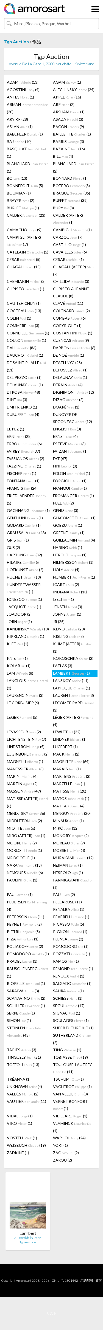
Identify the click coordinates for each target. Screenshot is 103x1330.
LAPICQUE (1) (71, 688)
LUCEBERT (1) (65, 746)
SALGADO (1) (72, 983)
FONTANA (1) (23, 480)
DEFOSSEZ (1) (70, 370)
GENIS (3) (65, 510)
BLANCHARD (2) (73, 167)
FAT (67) (60, 458)
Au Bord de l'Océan (27, 1238)
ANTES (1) (20, 97)
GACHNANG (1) (28, 510)
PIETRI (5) (23, 931)
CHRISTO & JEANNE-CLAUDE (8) (71, 292)
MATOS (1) (71, 798)
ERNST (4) (65, 436)
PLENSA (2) (68, 939)
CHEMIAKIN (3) (26, 281)
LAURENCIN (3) (25, 695)
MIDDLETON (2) (24, 820)
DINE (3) (17, 399)
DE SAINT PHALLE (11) (26, 366)
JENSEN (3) (67, 606)
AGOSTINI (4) (23, 89)
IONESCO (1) (24, 599)
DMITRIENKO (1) (22, 407)
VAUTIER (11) (26, 1101)
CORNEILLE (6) (28, 333)
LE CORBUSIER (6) (23, 702)
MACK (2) (66, 754)
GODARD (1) (24, 525)
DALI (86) (22, 347)
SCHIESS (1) (67, 998)
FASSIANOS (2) (25, 458)
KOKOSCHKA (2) (73, 658)
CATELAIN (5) (27, 252)
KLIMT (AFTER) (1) (72, 647)
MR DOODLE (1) (21, 857)
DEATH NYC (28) (67, 362)
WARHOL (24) (69, 1137)
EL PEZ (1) (15, 429)
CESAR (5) (23, 259)
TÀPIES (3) (21, 1049)
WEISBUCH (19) (26, 1145)
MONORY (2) (71, 835)
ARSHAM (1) (69, 111)
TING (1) (67, 1049)
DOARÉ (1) (66, 407)
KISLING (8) (68, 636)
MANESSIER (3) (25, 769)
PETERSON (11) (25, 916)
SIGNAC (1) (66, 1013)
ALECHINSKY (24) (73, 89)
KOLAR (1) (18, 665)
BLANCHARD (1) (27, 167)
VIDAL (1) (20, 1116)
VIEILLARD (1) (70, 1116)
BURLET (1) (23, 207)
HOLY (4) (66, 569)
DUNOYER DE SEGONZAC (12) (72, 418)
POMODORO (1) (70, 946)
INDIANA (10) (70, 592)
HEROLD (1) (70, 555)
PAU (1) (20, 894)
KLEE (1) (17, 643)
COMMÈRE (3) (23, 325)
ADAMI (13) (22, 82)
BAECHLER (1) (25, 134)
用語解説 (86, 1280)
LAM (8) (20, 673)
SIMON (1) (19, 1020)
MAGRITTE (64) (71, 761)
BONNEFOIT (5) (25, 185)
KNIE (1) (17, 658)
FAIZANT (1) (70, 451)
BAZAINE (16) (69, 148)
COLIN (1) (19, 318)
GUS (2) (13, 547)
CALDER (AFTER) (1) (68, 219)
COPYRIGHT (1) (67, 325)
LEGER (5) (22, 717)
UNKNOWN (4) (24, 1086)
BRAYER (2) (20, 200)
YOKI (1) (60, 1145)
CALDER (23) (26, 215)
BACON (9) (68, 126)
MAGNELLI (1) (25, 761)
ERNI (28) (19, 436)
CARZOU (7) (67, 237)
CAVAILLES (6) (70, 252)
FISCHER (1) (21, 473)
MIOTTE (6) (21, 828)
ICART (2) (66, 584)
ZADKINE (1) (18, 1152)
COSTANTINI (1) (72, 333)
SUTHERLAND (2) (72, 1039)
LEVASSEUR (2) (24, 731)
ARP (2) (63, 104)
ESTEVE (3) (69, 443)
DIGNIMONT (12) (73, 392)
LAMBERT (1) (71, 673)
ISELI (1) (63, 599)
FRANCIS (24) (22, 488)
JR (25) (59, 621)
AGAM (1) (67, 82)
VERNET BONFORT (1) (70, 1105)
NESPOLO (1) (68, 872)
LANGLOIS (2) (27, 684)
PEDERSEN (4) (27, 906)
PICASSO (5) (68, 924)
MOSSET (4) (69, 850)
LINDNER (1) (70, 739)
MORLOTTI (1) (24, 850)
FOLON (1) (71, 473)
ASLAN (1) (20, 126)
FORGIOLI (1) (70, 480)
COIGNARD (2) (71, 310)
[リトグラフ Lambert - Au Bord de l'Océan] (28, 1204)
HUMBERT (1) (74, 577)
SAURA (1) (68, 990)
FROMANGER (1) (73, 495)
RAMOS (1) (66, 961)
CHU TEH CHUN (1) (24, 303)
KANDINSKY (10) (28, 629)
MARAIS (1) (67, 769)
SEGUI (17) (69, 1005)
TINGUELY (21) (24, 1057)
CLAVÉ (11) (68, 303)
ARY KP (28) (17, 119)
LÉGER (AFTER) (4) (73, 721)
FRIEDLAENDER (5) (26, 499)
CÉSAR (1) (68, 259)
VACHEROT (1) (72, 1086)
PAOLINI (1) (22, 880)
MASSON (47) (24, 791)
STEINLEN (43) (24, 1031)
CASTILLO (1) (69, 244)
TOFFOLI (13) (23, 1064)
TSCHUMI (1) (68, 1079)
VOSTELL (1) (22, 1137)
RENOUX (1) (68, 976)
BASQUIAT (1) (26, 152)
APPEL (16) (67, 97)
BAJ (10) (19, 141)
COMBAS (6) (69, 318)
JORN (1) (19, 621)
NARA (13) (24, 865)
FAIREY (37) (23, 451)
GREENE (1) (69, 532)
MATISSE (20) (69, 791)
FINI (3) (65, 466)
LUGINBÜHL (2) (28, 754)
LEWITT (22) (66, 731)
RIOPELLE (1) (26, 983)
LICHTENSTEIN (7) (26, 739)
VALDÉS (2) (22, 1094)
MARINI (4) (22, 776)
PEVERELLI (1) (71, 916)
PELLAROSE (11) (67, 902)
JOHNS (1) (67, 614)
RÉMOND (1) (73, 968)
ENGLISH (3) (67, 429)
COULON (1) (26, 340)
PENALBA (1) (68, 909)
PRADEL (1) (22, 961)
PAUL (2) (64, 894)
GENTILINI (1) (25, 517)
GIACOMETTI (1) (74, 517)
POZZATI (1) (71, 953)
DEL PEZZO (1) (24, 377)
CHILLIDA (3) (71, 281)
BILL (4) (63, 156)
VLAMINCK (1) (72, 1127)
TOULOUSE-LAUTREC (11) (73, 1068)
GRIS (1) (18, 540)
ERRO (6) (24, 443)
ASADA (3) (68, 119)
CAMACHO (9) (24, 229)
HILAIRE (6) (23, 562)
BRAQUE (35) (71, 193)
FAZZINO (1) (24, 466)
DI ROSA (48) (23, 392)
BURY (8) (63, 207)
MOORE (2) (22, 843)
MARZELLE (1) (69, 783)
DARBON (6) (74, 347)
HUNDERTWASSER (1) (24, 588)
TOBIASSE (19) (70, 1057)
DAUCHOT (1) (25, 355)
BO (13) (17, 178)
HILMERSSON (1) (73, 562)
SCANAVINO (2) (26, 998)
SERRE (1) (21, 1013)
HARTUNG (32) (24, 555)
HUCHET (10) (24, 577)
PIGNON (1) (70, 931)
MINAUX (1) (68, 820)
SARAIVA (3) (23, 990)
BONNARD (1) (70, 178)
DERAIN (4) (68, 384)
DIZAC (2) (68, 399)
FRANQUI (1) (70, 488)
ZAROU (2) (62, 1160)
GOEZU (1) (67, 525)
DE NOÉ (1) (68, 355)
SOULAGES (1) (71, 1020)
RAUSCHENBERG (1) (27, 972)
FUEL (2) (63, 503)
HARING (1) (67, 547)
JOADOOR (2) (19, 614)
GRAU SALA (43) (26, 532)
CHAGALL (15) (24, 266)
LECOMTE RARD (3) (73, 706)
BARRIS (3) (68, 141)
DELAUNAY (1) (70, 377)
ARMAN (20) (27, 108)
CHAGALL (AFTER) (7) (73, 270)
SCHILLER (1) (26, 1005)
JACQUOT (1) (24, 606)
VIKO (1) (19, 1123)
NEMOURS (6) (25, 872)
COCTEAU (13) (24, 310)
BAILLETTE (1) (72, 134)
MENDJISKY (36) (26, 813)
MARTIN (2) (22, 783)
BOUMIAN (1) (19, 193)
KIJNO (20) (69, 629)
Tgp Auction (16, 41)
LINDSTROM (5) (25, 746)
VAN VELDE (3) (70, 1094)
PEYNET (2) (24, 924)
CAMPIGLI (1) (72, 229)
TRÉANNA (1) (18, 1079)
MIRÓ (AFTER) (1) (26, 835)
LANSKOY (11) (70, 680)
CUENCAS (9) (71, 340)
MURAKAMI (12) (73, 857)
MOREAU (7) (69, 843)
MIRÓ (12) (66, 828)
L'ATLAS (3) (62, 665)
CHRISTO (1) (25, 288)
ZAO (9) (66, 1152)
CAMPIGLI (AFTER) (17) (24, 241)
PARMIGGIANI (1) (72, 884)
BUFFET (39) (70, 200)
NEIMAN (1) (68, 865)
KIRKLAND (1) (25, 636)
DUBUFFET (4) (23, 414)
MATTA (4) (69, 806)
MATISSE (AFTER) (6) (27, 802)
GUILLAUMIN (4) (74, 540)
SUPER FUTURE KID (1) (73, 1027)
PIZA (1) (22, 939)
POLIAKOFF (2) (25, 946)
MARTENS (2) (71, 776)
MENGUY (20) (72, 813)
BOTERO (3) (71, 185)
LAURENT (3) (73, 695)
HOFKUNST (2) (25, 569)
